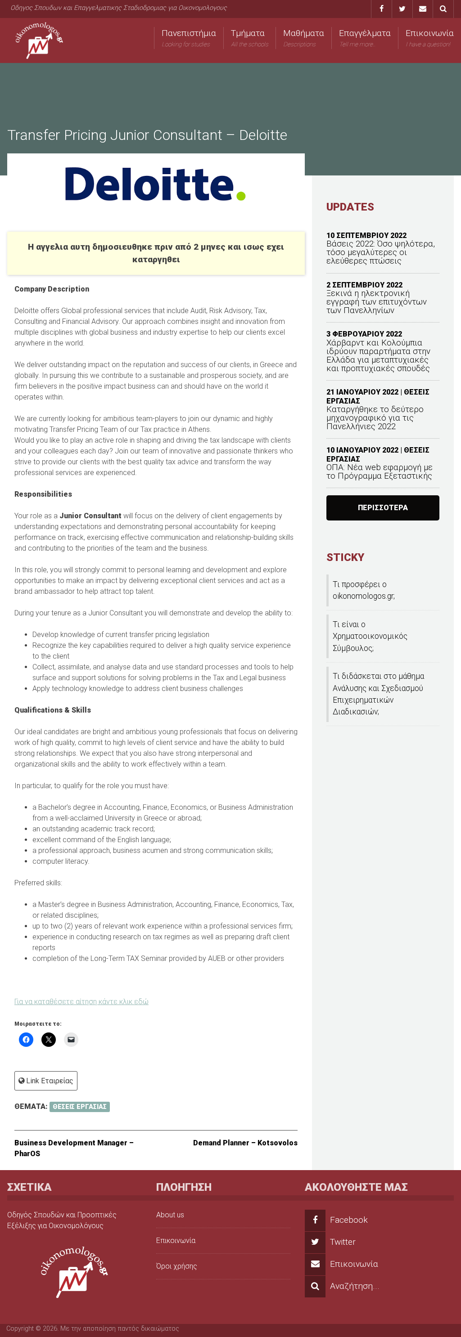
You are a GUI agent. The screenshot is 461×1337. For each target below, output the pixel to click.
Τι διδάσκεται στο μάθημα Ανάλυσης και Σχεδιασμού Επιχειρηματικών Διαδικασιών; (378, 694)
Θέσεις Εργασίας (80, 1107)
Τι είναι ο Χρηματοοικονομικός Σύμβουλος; (370, 636)
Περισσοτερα (383, 507)
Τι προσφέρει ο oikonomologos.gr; (364, 590)
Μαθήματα (303, 38)
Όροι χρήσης (176, 1266)
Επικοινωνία (430, 38)
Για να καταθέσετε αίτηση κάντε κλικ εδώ (81, 1001)
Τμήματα (249, 38)
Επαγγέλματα (365, 38)
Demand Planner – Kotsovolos (245, 1143)
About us (170, 1215)
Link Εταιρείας (49, 1081)
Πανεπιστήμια (189, 38)
